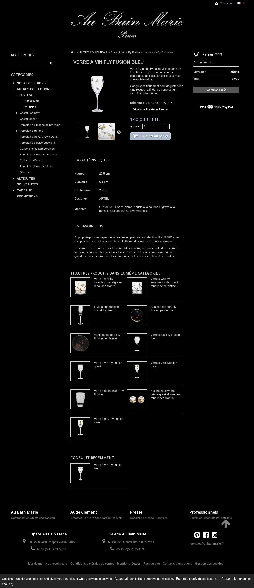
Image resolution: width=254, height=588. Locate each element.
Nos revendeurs (56, 563)
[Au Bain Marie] (127, 24)
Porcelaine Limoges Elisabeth (38, 154)
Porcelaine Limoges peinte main (40, 124)
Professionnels (204, 512)
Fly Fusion (29, 106)
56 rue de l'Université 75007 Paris (131, 542)
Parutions (161, 517)
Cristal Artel (27, 95)
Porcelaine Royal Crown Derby (39, 136)
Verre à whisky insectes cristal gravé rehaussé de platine (164, 282)
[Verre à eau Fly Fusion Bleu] (137, 343)
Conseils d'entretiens (177, 563)
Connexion (226, 3)
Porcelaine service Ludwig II (37, 142)
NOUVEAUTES (27, 184)
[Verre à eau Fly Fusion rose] (80, 427)
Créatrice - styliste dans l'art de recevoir (96, 517)
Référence (137, 102)
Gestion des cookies (209, 563)
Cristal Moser (28, 118)
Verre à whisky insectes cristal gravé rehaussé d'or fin (108, 282)
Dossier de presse (142, 517)
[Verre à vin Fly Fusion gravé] (80, 371)
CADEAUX (24, 190)
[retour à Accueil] (72, 52)
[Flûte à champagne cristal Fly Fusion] (80, 315)
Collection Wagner (31, 160)
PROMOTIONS (27, 196)
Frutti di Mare (31, 100)
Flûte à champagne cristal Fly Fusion (106, 308)
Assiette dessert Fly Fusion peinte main (163, 308)
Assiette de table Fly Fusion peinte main (107, 336)
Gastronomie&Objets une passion (33, 517)
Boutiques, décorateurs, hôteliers (211, 517)
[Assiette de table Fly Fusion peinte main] (80, 343)
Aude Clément (83, 512)
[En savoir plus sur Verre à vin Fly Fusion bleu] (80, 473)
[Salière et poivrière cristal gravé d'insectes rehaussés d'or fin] (137, 399)
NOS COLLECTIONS (31, 83)
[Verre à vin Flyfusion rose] (137, 371)
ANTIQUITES (26, 178)
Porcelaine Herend (31, 130)
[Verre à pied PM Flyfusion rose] (87, 131)
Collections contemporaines (37, 148)
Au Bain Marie (24, 512)
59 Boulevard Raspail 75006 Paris (52, 542)
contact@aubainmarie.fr (207, 543)
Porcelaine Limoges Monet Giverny (36, 169)
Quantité (135, 126)
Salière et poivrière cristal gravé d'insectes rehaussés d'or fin (165, 394)
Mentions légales (128, 563)
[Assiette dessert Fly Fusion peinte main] (137, 315)
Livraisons (35, 563)
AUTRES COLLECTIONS (34, 89)
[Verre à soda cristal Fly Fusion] (80, 399)
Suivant (119, 132)
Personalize (229, 578)
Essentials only (186, 578)
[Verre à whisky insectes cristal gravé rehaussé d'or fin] (80, 287)
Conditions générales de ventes (92, 563)
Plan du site (151, 563)
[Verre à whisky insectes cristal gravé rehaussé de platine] (137, 287)
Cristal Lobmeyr (30, 112)
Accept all (122, 578)
